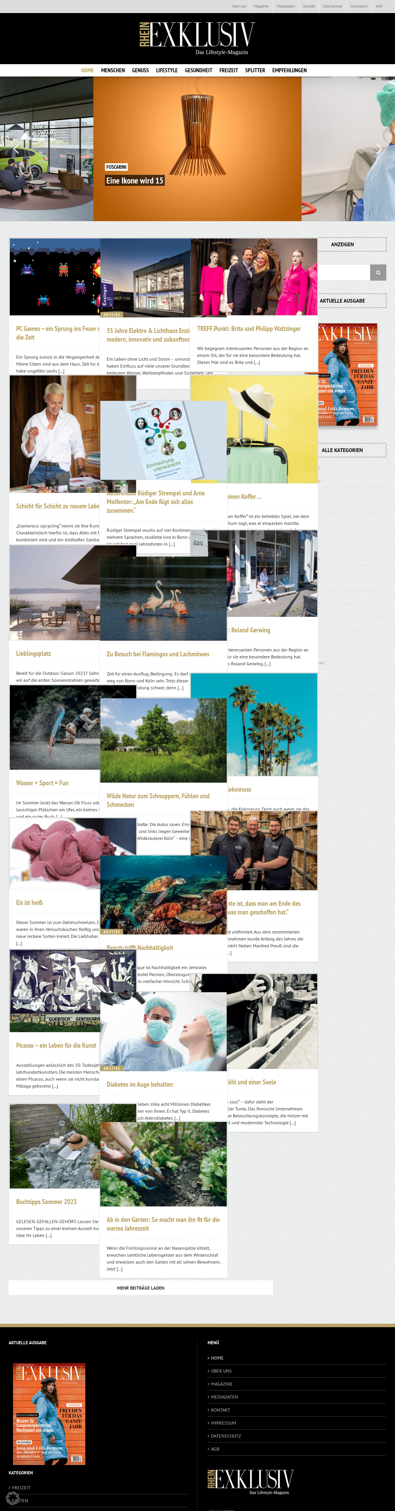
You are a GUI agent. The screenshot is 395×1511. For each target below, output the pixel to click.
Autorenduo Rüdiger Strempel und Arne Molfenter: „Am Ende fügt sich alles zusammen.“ (156, 501)
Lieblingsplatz (33, 653)
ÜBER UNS (221, 1371)
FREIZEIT (21, 1487)
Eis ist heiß (29, 902)
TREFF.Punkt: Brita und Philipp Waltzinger (249, 328)
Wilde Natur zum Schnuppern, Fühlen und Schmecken (158, 800)
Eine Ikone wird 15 (134, 180)
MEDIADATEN (224, 1397)
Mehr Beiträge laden (141, 1288)
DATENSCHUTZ (226, 1436)
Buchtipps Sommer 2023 (46, 1201)
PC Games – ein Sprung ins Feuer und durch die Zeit (69, 333)
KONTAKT (220, 1410)
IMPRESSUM (223, 1423)
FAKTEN (20, 1500)
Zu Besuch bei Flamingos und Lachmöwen (158, 653)
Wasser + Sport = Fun (42, 782)
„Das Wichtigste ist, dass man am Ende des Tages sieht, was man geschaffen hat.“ (248, 907)
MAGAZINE (222, 1384)
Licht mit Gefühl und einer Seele (236, 1081)
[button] (12, 1498)
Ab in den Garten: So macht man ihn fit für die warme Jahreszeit (163, 1224)
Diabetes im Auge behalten (140, 1084)
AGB (215, 1449)
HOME (217, 1358)
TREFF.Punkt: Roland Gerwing (233, 629)
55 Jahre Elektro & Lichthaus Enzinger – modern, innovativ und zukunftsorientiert (157, 335)
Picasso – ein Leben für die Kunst (56, 1045)
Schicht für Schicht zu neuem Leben (59, 505)
